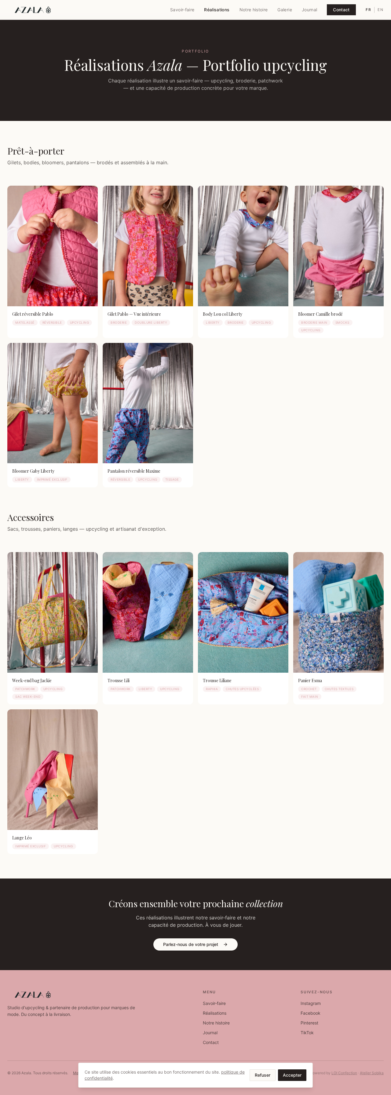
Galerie (284, 9)
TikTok (307, 1032)
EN (381, 9)
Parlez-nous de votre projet (190, 944)
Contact (341, 9)
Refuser (262, 1075)
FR (368, 9)
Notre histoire (253, 9)
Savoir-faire (182, 9)
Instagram (311, 1003)
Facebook (310, 1013)
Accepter (292, 1075)
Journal (309, 9)
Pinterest (309, 1022)
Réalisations (216, 9)
